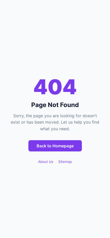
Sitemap (65, 162)
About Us (45, 162)
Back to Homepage (55, 145)
